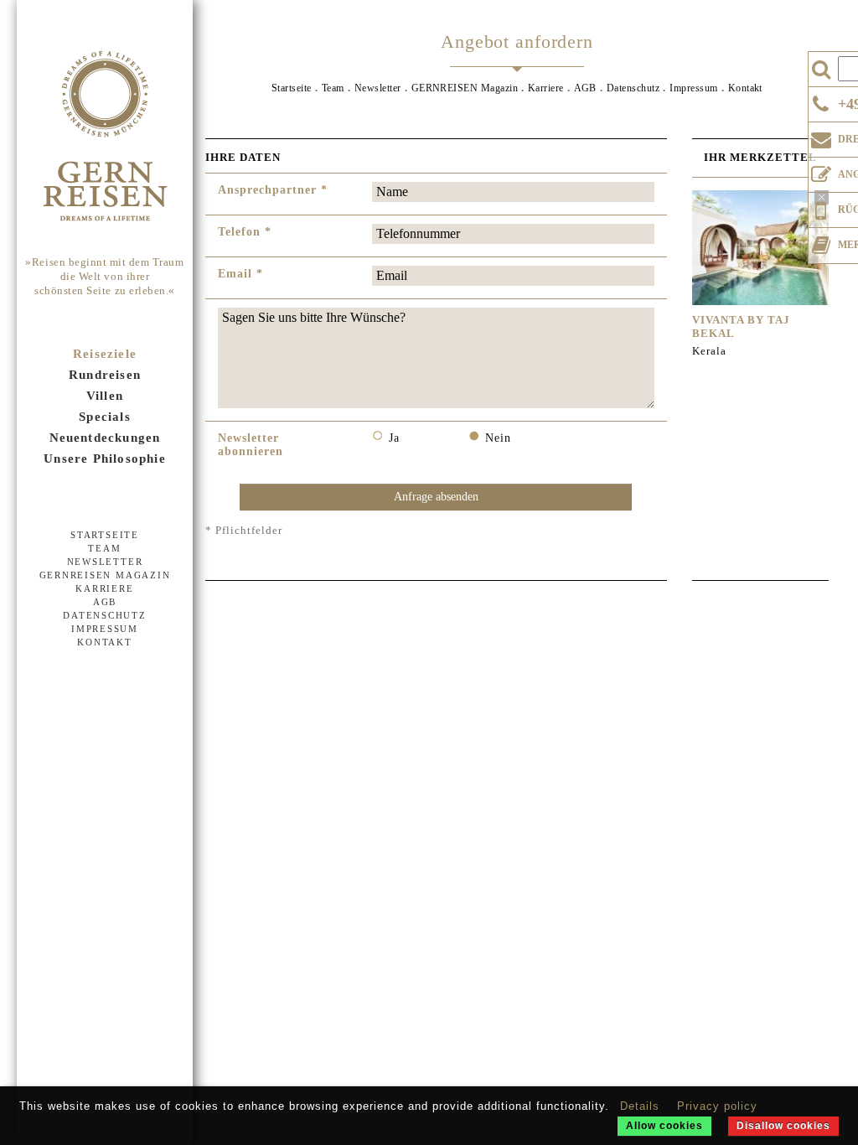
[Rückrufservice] (821, 208)
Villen (104, 395)
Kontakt (104, 642)
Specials (105, 416)
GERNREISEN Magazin (105, 575)
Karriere (104, 588)
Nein (498, 438)
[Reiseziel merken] (821, 241)
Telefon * (244, 231)
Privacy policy (717, 1106)
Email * (240, 273)
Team (104, 548)
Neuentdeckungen (105, 437)
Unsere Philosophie (105, 458)
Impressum (104, 629)
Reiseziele (105, 353)
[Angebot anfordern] (821, 171)
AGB (104, 602)
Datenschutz (104, 615)
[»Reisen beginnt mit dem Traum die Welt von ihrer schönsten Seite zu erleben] (105, 137)
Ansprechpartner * (273, 190)
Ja (394, 438)
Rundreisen (105, 374)
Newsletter (105, 562)
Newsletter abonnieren (250, 445)
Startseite (104, 535)
